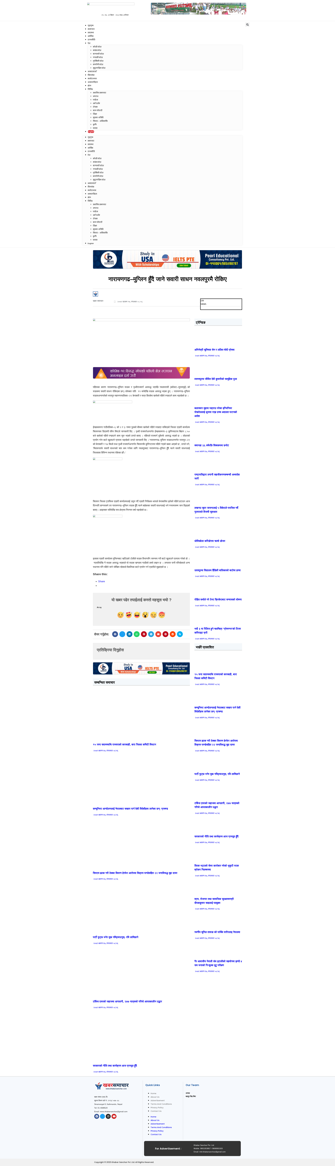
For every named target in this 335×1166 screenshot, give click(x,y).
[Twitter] (102, 1116)
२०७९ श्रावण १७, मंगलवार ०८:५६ (105, 750)
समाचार (91, 29)
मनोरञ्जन (92, 78)
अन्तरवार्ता (92, 71)
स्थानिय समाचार (99, 93)
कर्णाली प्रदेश (98, 64)
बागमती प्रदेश (98, 54)
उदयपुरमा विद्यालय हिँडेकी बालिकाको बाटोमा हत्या (217, 570)
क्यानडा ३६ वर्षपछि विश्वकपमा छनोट (211, 445)
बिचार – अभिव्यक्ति (100, 121)
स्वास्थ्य (91, 32)
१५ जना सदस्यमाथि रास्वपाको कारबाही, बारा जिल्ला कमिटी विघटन (124, 744)
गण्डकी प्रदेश (98, 57)
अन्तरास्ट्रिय (93, 82)
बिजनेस (91, 75)
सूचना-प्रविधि (98, 117)
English (91, 131)
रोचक (95, 107)
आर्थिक (91, 36)
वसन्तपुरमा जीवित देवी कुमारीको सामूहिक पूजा (215, 378)
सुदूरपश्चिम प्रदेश (99, 68)
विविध (90, 89)
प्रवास (95, 128)
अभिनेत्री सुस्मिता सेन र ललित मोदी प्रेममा (214, 349)
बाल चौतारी (97, 110)
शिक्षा (95, 114)
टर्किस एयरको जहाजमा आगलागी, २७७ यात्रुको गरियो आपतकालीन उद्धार (127, 1001)
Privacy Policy (157, 1107)
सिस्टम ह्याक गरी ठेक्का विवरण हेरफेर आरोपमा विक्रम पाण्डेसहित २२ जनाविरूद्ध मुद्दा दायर (135, 873)
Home (153, 1093)
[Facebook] (96, 1116)
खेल (89, 85)
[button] (247, 24)
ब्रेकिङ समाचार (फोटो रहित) (103, 802)
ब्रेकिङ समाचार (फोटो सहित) (103, 995)
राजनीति (91, 39)
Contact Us (156, 1111)
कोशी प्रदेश (97, 47)
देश (89, 43)
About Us (155, 1097)
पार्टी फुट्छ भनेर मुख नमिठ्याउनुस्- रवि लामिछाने (115, 937)
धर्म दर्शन (96, 103)
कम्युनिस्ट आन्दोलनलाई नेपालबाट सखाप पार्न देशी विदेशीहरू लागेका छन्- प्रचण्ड (130, 808)
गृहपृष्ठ (91, 25)
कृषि (94, 124)
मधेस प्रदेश (97, 50)
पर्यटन (95, 100)
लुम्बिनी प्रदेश (98, 61)
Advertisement (158, 1100)
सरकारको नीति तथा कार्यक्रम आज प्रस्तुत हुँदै (115, 1065)
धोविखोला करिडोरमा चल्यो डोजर (209, 541)
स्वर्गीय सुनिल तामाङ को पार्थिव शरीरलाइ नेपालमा (217, 932)
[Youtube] (113, 1116)
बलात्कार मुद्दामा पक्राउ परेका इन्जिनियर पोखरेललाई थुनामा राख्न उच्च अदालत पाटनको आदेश (215, 412)
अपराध (95, 96)
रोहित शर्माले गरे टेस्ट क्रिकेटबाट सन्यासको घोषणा (218, 599)
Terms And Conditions (161, 1104)
